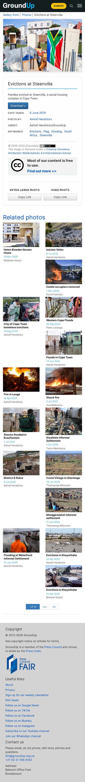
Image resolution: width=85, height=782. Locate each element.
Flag (46, 131)
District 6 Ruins (13, 477)
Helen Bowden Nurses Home (18, 251)
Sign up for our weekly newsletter (27, 695)
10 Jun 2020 (11, 562)
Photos (26, 14)
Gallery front (11, 14)
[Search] (71, 6)
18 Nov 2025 (11, 256)
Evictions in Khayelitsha (61, 555)
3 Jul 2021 (52, 401)
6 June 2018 (38, 112)
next (44, 607)
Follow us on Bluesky (18, 720)
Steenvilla (46, 135)
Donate (59, 5)
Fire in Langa (12, 394)
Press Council (53, 647)
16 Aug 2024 (11, 331)
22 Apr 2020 (53, 559)
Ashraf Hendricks (41, 119)
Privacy (10, 689)
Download (17, 105)
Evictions (35, 131)
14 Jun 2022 (53, 361)
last (54, 607)
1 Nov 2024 (52, 291)
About (9, 684)
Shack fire (52, 397)
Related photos (24, 217)
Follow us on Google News (22, 705)
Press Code (33, 651)
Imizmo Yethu (54, 249)
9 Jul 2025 (52, 253)
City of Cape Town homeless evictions (16, 326)
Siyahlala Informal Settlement (58, 439)
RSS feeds (12, 700)
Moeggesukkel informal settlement (61, 516)
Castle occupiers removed (63, 286)
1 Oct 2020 (52, 444)
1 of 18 (33, 607)
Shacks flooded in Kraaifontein (15, 436)
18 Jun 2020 (53, 481)
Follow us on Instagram (20, 725)
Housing (56, 131)
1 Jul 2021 (9, 442)
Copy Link (24, 197)
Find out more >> (42, 171)
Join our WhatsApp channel (23, 736)
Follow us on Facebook (20, 715)
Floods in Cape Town (59, 357)
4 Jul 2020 (10, 482)
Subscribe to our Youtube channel (27, 731)
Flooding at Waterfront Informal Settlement (18, 557)
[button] (79, 6)
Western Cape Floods (59, 320)
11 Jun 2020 (53, 522)
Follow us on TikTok (17, 710)
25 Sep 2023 (53, 324)
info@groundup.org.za (19, 755)
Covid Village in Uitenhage (63, 477)
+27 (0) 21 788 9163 (18, 759)
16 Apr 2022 (10, 398)
